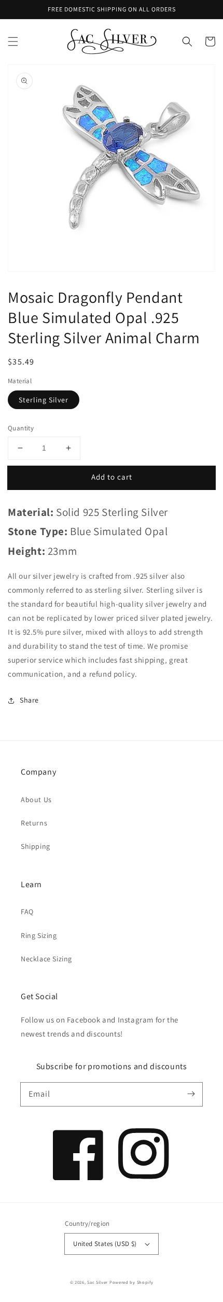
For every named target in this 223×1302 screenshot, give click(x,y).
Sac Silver (97, 1282)
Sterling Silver (43, 399)
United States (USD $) (104, 1243)
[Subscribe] (190, 1094)
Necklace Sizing (46, 958)
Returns (34, 823)
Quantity (21, 428)
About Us (36, 799)
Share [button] (29, 700)
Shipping (35, 846)
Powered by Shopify (131, 1282)
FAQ (27, 911)
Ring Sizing (39, 935)
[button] (13, 41)
